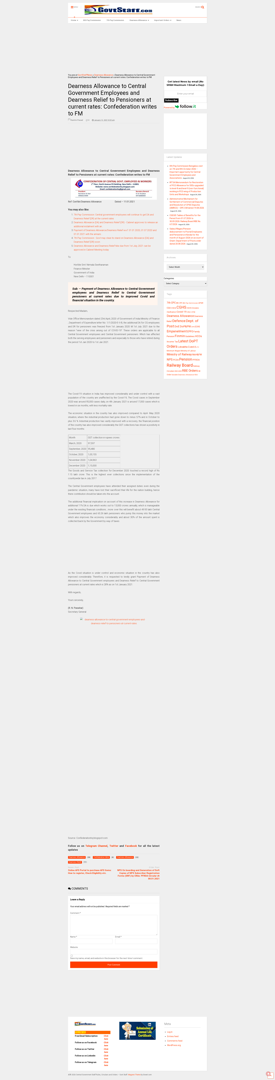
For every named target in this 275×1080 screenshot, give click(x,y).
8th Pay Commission (92, 20)
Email (118, 937)
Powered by (169, 107)
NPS (170, 359)
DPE (193, 327)
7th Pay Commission (115, 20)
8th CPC (179, 303)
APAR (200, 303)
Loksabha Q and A (187, 347)
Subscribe (171, 100)
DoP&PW (185, 326)
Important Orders (161, 20)
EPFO (190, 331)
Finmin (180, 336)
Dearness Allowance (138, 20)
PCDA (176, 360)
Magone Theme (134, 1075)
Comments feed (174, 1041)
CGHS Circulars (193, 308)
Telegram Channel (96, 845)
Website (74, 947)
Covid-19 (181, 311)
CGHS (181, 307)
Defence (178, 321)
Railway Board (180, 365)
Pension (185, 359)
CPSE (193, 312)
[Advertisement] (137, 47)
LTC (197, 347)
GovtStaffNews (85, 75)
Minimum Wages (173, 351)
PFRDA (196, 360)
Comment (75, 913)
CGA (169, 308)
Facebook (131, 845)
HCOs (198, 336)
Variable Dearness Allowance (182, 375)
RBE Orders (190, 370)
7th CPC (171, 302)
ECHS (197, 326)
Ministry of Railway (179, 354)
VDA (196, 375)
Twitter (113, 845)
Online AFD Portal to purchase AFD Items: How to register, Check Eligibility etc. (89, 871)
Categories (169, 278)
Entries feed (172, 1036)
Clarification (171, 312)
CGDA (173, 308)
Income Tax (172, 341)
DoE (176, 326)
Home (73, 20)
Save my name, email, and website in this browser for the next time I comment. (106, 958)
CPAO (189, 312)
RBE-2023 (178, 371)
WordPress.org (174, 1045)
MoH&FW (197, 354)
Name (73, 937)
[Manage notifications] (268, 1073)
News (178, 20)
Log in (169, 1032)
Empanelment (177, 331)
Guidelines (190, 336)
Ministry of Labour (188, 351)
